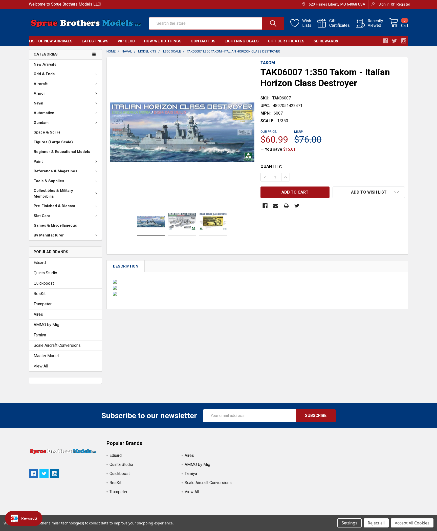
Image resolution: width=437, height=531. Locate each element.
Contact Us (203, 41)
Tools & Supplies (49, 181)
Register (403, 4)
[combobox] (216, 23)
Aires (38, 314)
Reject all (376, 523)
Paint (38, 161)
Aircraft (41, 84)
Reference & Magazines (55, 171)
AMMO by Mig (46, 324)
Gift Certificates (286, 41)
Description (125, 266)
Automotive (44, 113)
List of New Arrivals (51, 41)
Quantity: (271, 166)
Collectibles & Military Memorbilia (53, 193)
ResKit (40, 293)
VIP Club (126, 41)
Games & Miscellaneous (55, 225)
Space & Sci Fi (47, 132)
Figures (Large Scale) (53, 142)
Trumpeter (43, 304)
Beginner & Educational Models (62, 151)
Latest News (95, 41)
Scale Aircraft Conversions (57, 345)
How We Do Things (163, 41)
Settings (349, 523)
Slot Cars (42, 216)
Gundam (41, 122)
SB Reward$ (326, 41)
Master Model (46, 355)
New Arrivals (45, 64)
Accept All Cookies (412, 523)
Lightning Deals (242, 41)
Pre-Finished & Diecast (54, 206)
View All (41, 366)
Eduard (40, 262)
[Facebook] (265, 205)
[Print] (286, 205)
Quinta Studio (45, 273)
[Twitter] (296, 205)
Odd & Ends (44, 74)
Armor (39, 93)
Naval (38, 103)
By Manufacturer (49, 235)
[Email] (275, 205)
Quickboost (44, 283)
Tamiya (40, 335)
